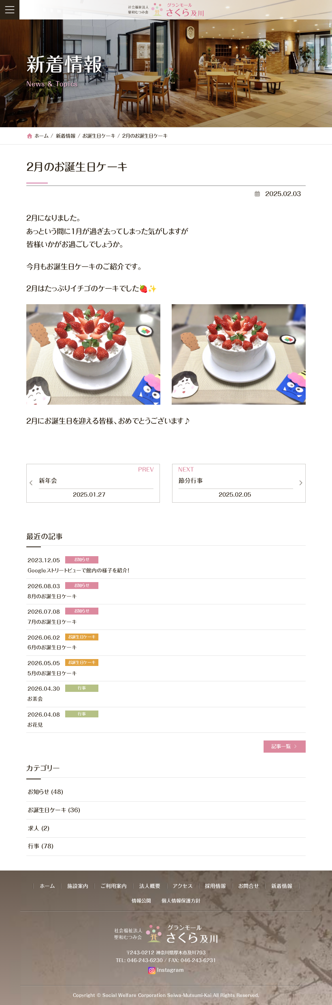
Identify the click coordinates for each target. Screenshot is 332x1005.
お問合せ (248, 886)
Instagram (170, 970)
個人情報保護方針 (181, 900)
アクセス (182, 886)
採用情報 (215, 886)
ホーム (47, 886)
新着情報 (281, 886)
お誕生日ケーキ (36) (54, 810)
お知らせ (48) (45, 792)
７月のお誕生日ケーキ (52, 622)
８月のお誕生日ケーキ (52, 596)
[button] (285, 746)
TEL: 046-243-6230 (139, 960)
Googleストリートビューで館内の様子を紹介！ (78, 570)
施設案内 (77, 886)
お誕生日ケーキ (81, 636)
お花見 (35, 724)
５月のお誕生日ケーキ (52, 673)
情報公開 (141, 900)
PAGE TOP (324, 995)
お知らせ (81, 559)
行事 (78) (40, 846)
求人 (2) (38, 828)
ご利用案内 (114, 886)
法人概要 (149, 886)
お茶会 (35, 699)
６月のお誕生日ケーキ (52, 647)
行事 (82, 688)
